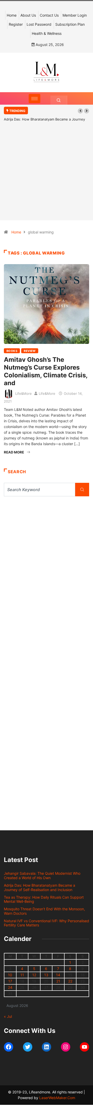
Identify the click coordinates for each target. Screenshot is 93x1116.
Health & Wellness (46, 33)
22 (70, 981)
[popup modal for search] (58, 100)
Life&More (23, 393)
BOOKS (11, 351)
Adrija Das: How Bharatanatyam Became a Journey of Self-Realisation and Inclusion (39, 887)
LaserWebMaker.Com (57, 1097)
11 (22, 975)
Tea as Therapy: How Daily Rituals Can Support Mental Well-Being (44, 899)
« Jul (8, 1016)
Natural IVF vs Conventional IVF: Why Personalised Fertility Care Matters (46, 923)
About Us (28, 15)
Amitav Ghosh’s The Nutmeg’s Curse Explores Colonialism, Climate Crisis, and (45, 371)
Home (12, 15)
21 (58, 981)
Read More (14, 452)
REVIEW (30, 351)
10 (10, 975)
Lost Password (39, 24)
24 (10, 987)
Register (16, 24)
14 (58, 975)
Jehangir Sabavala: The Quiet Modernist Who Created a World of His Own (42, 875)
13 (46, 975)
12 (34, 975)
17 (10, 981)
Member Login (75, 15)
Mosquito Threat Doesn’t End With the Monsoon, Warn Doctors (44, 911)
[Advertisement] (46, 178)
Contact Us (49, 15)
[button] (80, 110)
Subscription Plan (70, 24)
